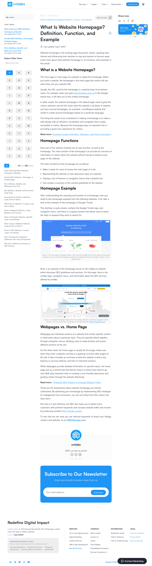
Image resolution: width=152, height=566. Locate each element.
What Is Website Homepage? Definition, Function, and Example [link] (66, 19)
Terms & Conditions (137, 533)
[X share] (124, 20)
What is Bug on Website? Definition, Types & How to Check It (17, 225)
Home (42, 15)
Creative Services (75, 541)
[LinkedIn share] (119, 20)
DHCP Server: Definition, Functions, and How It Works (19, 205)
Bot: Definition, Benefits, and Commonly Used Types (18, 191)
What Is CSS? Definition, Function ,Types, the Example (16, 231)
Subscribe (98, 492)
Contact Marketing (134, 561)
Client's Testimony (117, 537)
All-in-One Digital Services (78, 533)
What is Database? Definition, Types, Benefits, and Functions (17, 211)
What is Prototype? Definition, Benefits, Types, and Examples (18, 218)
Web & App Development (78, 544)
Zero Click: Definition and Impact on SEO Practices (17, 245)
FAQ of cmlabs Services (119, 541)
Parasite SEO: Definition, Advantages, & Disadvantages (18, 178)
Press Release (95, 544)
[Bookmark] (110, 33)
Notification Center (117, 533)
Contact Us (94, 537)
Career (92, 541)
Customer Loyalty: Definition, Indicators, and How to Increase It (81, 134)
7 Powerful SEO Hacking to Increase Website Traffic (76, 382)
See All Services (75, 548)
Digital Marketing (75, 537)
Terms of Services (136, 541)
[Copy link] (132, 20)
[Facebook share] (128, 20)
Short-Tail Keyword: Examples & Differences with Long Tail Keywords (17, 238)
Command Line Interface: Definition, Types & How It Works (17, 198)
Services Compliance (98, 552)
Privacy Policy (135, 537)
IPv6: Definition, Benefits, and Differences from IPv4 (15, 185)
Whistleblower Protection (99, 548)
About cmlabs (95, 533)
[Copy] (110, 17)
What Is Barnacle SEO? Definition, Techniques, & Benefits (16, 172)
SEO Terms (53, 15)
